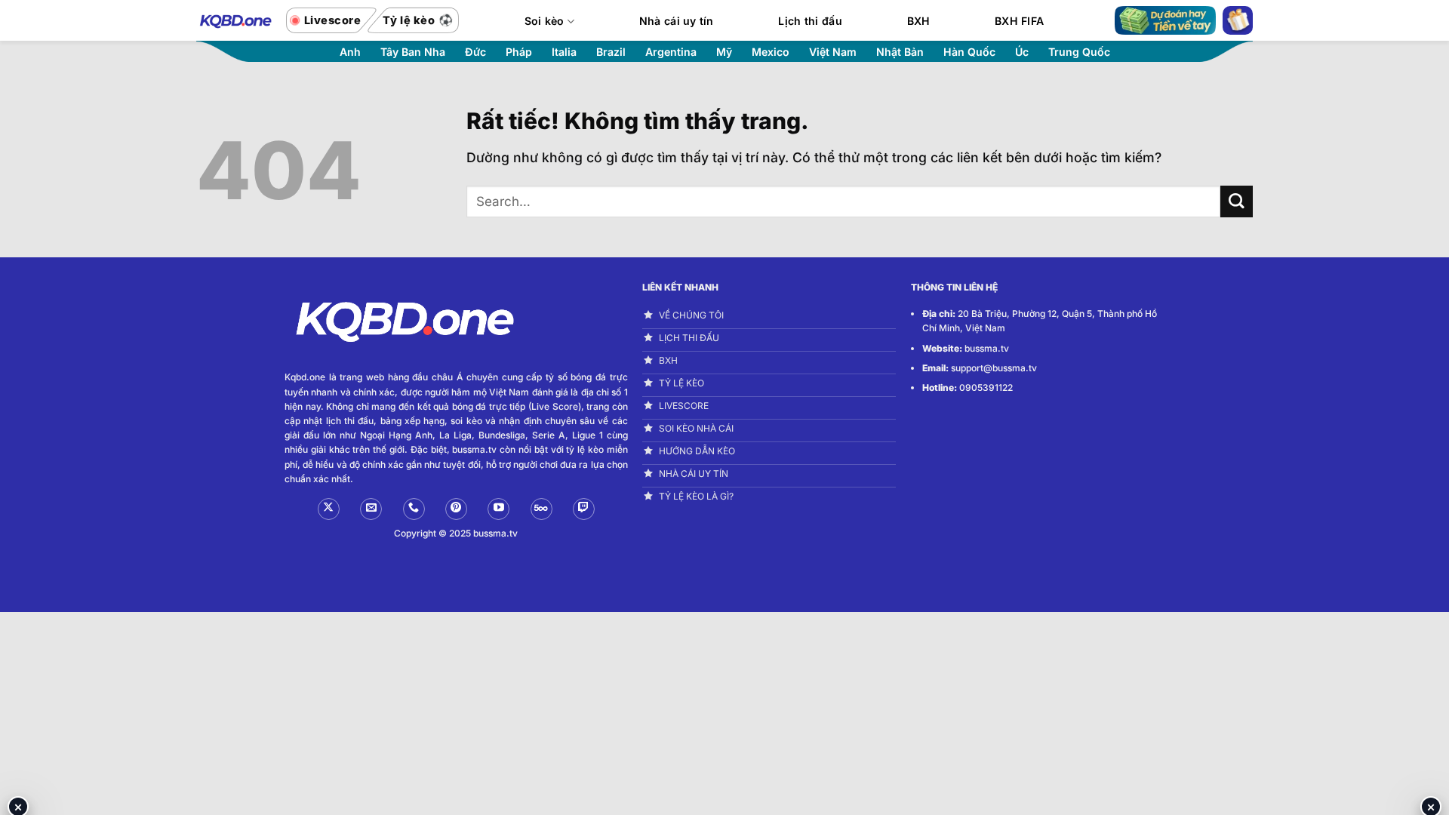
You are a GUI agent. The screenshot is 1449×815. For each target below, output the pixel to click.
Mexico (770, 52)
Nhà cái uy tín (676, 20)
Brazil (611, 52)
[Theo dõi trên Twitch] (584, 509)
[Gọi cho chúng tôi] (414, 509)
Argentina (671, 52)
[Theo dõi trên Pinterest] (456, 509)
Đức (475, 52)
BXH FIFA (1019, 20)
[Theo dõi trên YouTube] (498, 509)
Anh (350, 52)
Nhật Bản (900, 52)
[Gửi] (1236, 202)
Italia (564, 52)
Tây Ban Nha (412, 52)
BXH (919, 20)
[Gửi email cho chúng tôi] (371, 509)
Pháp (519, 52)
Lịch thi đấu (809, 20)
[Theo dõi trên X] (329, 509)
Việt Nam (833, 52)
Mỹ (724, 52)
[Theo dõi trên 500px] (541, 509)
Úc (1022, 52)
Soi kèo (545, 20)
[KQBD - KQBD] (234, 20)
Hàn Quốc (969, 52)
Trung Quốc (1079, 52)
